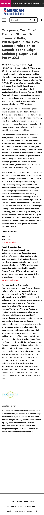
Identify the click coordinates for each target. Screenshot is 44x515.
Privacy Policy (33, 511)
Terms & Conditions (32, 506)
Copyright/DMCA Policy (15, 511)
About (11, 502)
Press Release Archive (26, 502)
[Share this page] (40, 20)
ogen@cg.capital (9, 242)
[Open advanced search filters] (34, 20)
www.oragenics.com (10, 280)
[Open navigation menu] (4, 20)
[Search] (29, 20)
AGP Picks (5, 3)
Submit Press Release (13, 506)
